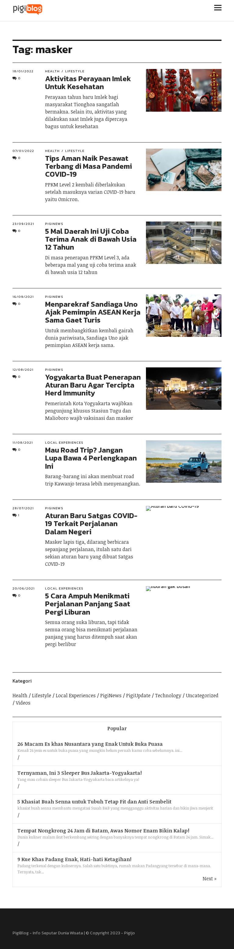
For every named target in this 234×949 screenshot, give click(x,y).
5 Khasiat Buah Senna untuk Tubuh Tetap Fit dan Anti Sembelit (94, 801)
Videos (23, 702)
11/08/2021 (22, 442)
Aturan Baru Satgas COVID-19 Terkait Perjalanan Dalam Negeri (91, 523)
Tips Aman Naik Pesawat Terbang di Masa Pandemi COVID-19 (88, 166)
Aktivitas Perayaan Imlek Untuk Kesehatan (88, 82)
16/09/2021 (23, 296)
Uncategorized (202, 695)
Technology (168, 695)
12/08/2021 (23, 369)
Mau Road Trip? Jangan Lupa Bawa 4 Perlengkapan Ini (91, 458)
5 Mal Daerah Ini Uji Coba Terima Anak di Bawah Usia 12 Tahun (90, 239)
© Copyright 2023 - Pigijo (110, 933)
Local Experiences (64, 442)
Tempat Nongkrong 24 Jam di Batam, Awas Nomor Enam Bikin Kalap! (103, 830)
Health (52, 71)
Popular (117, 728)
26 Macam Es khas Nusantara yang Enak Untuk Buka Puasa (90, 744)
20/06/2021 (23, 588)
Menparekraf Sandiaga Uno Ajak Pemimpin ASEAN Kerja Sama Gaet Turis (92, 312)
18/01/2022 (23, 71)
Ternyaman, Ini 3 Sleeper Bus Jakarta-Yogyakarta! (79, 773)
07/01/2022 (23, 150)
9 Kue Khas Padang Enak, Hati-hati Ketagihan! (74, 859)
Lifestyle (74, 71)
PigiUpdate (138, 695)
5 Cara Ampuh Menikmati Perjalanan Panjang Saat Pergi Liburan (87, 603)
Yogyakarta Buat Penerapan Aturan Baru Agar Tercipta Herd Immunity (93, 385)
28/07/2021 (23, 508)
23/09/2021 (23, 223)
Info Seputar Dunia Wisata (58, 933)
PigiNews (54, 223)
